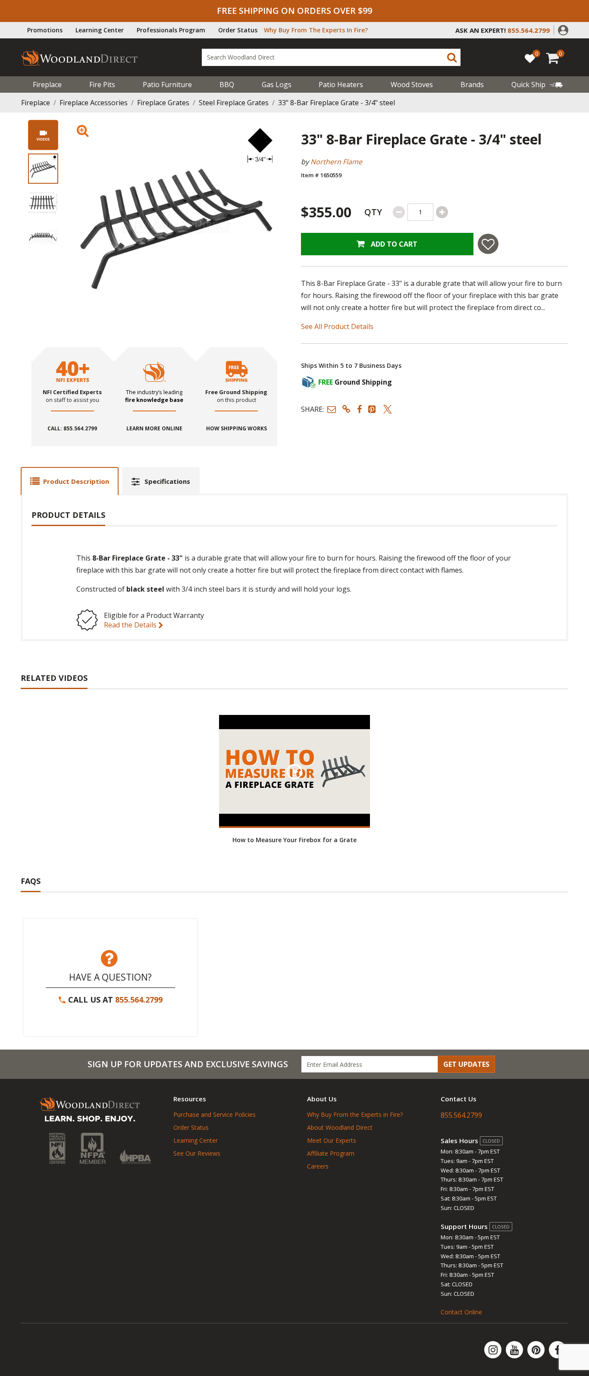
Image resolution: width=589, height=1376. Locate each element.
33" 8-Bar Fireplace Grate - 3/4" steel (336, 102)
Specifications (167, 481)
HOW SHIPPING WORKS (236, 428)
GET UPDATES (466, 1064)
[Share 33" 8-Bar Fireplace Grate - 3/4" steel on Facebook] (359, 409)
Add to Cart (393, 244)
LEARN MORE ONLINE (154, 428)
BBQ (226, 84)
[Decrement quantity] (398, 212)
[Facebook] (558, 1350)
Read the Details (131, 625)
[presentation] (43, 168)
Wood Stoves (412, 84)
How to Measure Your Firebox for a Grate (294, 840)
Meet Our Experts (331, 1140)
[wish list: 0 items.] (530, 58)
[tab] (70, 481)
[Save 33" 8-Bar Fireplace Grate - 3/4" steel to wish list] (488, 244)
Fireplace (47, 84)
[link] (537, 84)
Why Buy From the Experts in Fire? (355, 1114)
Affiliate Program (330, 1153)
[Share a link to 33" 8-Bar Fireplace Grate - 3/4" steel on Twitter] (387, 409)
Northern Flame (336, 161)
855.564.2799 (139, 999)
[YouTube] (515, 1350)
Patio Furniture (167, 84)
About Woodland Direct (340, 1127)
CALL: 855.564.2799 (72, 428)
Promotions (45, 30)
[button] (563, 29)
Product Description (76, 481)
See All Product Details (337, 326)
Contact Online (461, 1312)
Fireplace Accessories (94, 102)
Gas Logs (276, 84)
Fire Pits (102, 84)
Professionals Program (171, 30)
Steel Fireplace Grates (234, 102)
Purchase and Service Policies (214, 1114)
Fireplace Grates (163, 102)
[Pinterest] (537, 1350)
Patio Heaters (341, 84)
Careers (318, 1166)
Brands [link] (472, 84)
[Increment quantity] (441, 212)
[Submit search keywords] (452, 57)
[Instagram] (494, 1350)
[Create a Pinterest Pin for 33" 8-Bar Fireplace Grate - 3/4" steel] (372, 409)
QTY (373, 212)
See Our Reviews (196, 1153)
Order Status (237, 30)
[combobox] (331, 57)
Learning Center (99, 30)
